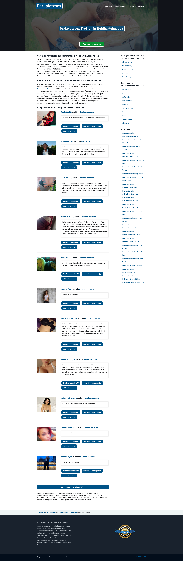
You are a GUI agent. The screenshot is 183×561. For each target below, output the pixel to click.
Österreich (131, 6)
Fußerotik (126, 97)
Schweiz (141, 6)
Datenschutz (141, 557)
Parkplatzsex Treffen (45, 89)
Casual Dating (127, 69)
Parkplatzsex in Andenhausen (129, 185)
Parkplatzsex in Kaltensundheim (131, 240)
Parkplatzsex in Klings (133, 174)
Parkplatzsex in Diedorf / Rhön (131, 141)
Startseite (108, 6)
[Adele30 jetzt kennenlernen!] (46, 118)
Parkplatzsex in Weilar (133, 283)
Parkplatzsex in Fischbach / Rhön (132, 179)
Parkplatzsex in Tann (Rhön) (133, 260)
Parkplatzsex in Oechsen (132, 253)
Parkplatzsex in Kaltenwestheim (131, 277)
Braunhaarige (127, 101)
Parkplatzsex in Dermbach (132, 168)
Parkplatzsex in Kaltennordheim (130, 199)
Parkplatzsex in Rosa (132, 265)
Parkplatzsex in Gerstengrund (130, 206)
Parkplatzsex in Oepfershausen (130, 270)
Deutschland (120, 6)
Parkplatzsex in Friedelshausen (130, 226)
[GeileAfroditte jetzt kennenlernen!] (46, 404)
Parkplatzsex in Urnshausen (132, 219)
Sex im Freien (127, 119)
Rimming (125, 123)
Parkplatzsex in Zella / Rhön (132, 148)
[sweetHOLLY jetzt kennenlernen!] (46, 366)
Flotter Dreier (127, 62)
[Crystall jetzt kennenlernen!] (46, 295)
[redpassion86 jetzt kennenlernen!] (46, 434)
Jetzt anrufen (68, 131)
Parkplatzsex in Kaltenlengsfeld (130, 192)
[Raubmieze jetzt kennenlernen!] (46, 223)
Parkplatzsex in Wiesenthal (133, 161)
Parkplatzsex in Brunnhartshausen (131, 134)
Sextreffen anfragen (91, 126)
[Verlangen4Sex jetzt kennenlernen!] (46, 325)
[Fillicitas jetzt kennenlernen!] (46, 184)
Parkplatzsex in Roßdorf (132, 212)
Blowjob (125, 104)
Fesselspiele (126, 90)
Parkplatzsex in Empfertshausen (130, 155)
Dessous (125, 93)
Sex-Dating (126, 77)
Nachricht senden (70, 126)
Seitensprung (127, 66)
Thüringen (61, 512)
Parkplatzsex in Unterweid (132, 246)
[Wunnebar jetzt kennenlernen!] (46, 148)
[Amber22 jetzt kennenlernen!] (46, 463)
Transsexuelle (127, 108)
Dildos (124, 116)
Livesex (125, 73)
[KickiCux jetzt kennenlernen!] (46, 264)
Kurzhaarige (126, 112)
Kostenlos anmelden (91, 44)
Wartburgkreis (71, 512)
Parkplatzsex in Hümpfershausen (131, 233)
